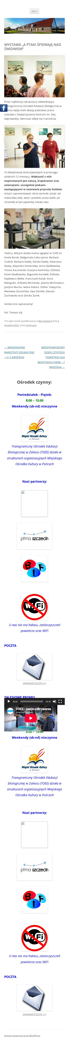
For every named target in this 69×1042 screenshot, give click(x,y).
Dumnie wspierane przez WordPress (22, 1035)
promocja (31, 325)
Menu (34, 11)
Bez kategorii (45, 321)
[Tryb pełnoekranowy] (60, 701)
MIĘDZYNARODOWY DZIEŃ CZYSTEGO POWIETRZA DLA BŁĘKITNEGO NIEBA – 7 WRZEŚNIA (51, 357)
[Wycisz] (54, 701)
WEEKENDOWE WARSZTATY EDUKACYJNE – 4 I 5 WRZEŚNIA (19, 352)
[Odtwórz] (9, 701)
